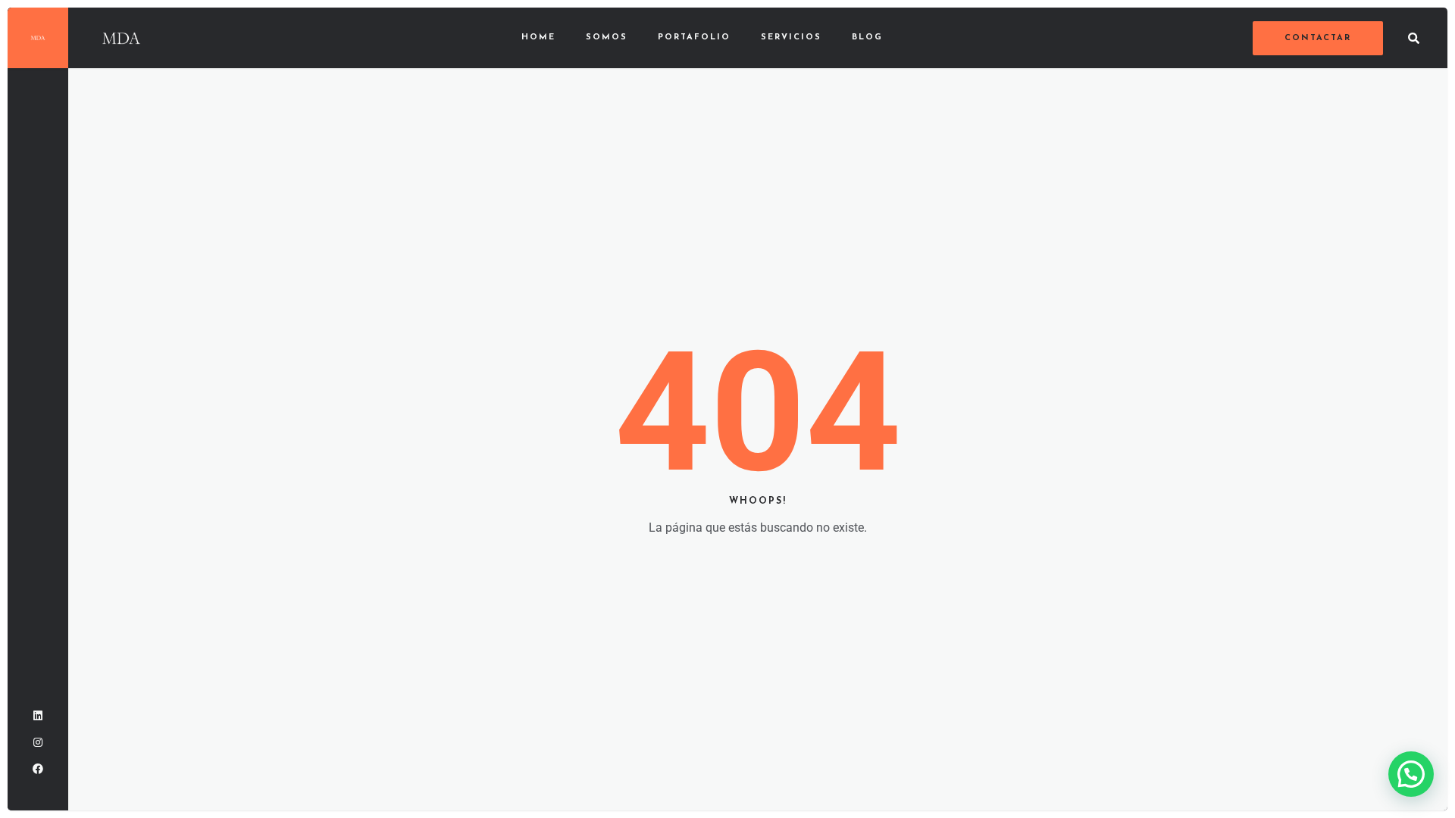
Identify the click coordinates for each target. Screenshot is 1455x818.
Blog (867, 37)
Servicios (791, 37)
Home (538, 37)
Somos (606, 37)
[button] (1411, 774)
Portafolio (694, 37)
